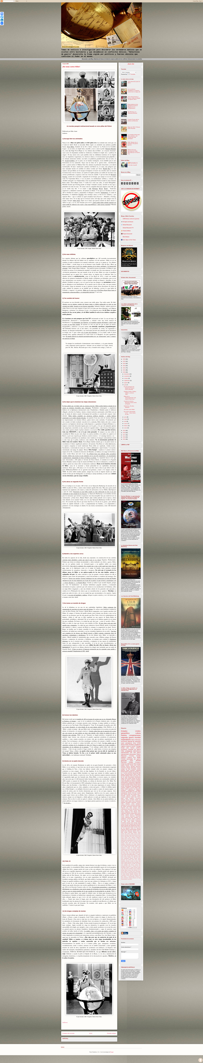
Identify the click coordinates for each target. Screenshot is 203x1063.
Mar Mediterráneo (133, 825)
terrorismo (124, 741)
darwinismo (126, 877)
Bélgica (134, 854)
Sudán (136, 846)
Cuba (129, 821)
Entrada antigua (111, 1033)
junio (125, 417)
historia (124, 735)
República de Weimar (130, 781)
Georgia (132, 813)
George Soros (137, 807)
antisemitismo (124, 782)
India (134, 824)
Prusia (133, 842)
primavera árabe (137, 806)
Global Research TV (128, 227)
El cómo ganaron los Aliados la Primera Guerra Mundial (129, 388)
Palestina (138, 770)
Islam (139, 791)
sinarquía (123, 797)
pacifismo (139, 849)
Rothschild (129, 845)
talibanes (128, 797)
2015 (124, 439)
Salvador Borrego (134, 845)
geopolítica (125, 733)
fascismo (132, 770)
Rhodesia (139, 844)
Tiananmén (136, 873)
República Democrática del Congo (128, 844)
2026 (124, 359)
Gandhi (136, 836)
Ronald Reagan (133, 829)
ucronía (132, 787)
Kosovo (132, 814)
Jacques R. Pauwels (133, 771)
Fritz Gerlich (128, 859)
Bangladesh (138, 851)
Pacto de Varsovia (136, 828)
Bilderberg (127, 812)
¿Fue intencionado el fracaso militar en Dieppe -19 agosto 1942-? (134, 98)
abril (125, 421)
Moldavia (139, 868)
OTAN (139, 743)
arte (127, 748)
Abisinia (125, 850)
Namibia (122, 870)
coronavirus (133, 805)
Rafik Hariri (138, 842)
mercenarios (129, 806)
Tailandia (131, 873)
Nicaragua (123, 841)
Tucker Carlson (125, 816)
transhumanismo (124, 879)
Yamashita (138, 816)
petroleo (127, 785)
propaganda (128, 751)
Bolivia (133, 818)
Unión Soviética (129, 744)
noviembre (127, 376)
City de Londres (130, 820)
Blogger (111, 1052)
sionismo (133, 779)
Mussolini (130, 809)
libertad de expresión (134, 741)
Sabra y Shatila (128, 872)
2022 (124, 367)
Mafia (136, 787)
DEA (122, 794)
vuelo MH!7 (130, 879)
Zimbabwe (123, 849)
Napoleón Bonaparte (126, 802)
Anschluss (123, 851)
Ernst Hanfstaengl (125, 858)
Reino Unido (124, 789)
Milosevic (132, 840)
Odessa (129, 870)
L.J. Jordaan (133, 866)
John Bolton (138, 863)
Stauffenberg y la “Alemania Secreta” (132, 112)
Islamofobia (138, 801)
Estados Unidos (131, 731)
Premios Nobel (128, 842)
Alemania (138, 740)
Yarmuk (125, 876)
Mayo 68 (128, 868)
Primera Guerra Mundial (128, 766)
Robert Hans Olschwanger (135, 871)
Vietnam (126, 810)
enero (125, 427)
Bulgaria (130, 854)
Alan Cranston (131, 850)
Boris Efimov (135, 853)
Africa (135, 763)
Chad (122, 855)
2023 (124, 365)
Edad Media (126, 836)
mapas (122, 765)
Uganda (136, 875)
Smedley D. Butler (137, 872)
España (135, 794)
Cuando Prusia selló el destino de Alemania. (133, 120)
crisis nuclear (128, 778)
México (139, 825)
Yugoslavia (127, 817)
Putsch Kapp (123, 871)
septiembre (127, 380)
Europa (138, 746)
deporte (130, 877)
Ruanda (139, 829)
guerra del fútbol (128, 849)
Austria (135, 833)
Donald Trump (129, 765)
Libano (122, 781)
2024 (124, 363)
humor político (136, 748)
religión (128, 787)
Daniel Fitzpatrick (134, 855)
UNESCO (139, 847)
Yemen (122, 817)
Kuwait (129, 866)
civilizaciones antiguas (134, 790)
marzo (126, 423)
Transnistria (123, 875)
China (127, 770)
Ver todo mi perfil (132, 165)
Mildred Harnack (133, 868)
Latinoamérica (124, 809)
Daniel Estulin (124, 771)
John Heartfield (124, 864)
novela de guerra (125, 779)
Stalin (126, 798)
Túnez (133, 875)
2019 (124, 430)
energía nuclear (133, 810)
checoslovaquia (131, 876)
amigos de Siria (125, 769)
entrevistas (132, 754)
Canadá (139, 793)
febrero (126, 425)
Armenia (129, 818)
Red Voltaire (126, 236)
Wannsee (130, 830)
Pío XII (128, 871)
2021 (124, 370)
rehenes (135, 832)
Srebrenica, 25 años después (129, 406)
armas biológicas (136, 803)
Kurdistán (133, 769)
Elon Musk (138, 857)
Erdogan (138, 779)
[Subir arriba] (200, 1060)
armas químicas (128, 773)
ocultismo (123, 790)
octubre (126, 378)
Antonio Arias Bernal (125, 833)
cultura (138, 733)
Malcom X (128, 867)
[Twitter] (1, 17)
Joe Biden (133, 863)
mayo (125, 419)
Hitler (122, 751)
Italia (135, 797)
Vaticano (128, 795)
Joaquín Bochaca (127, 863)
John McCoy (131, 864)
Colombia (126, 834)
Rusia (122, 744)
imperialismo (126, 740)
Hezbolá (131, 824)
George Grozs (130, 822)
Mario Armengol (127, 840)
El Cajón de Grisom (128, 221)
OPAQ (125, 826)
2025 (124, 361)
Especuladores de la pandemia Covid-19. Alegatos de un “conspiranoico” (133, 106)
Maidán (122, 840)
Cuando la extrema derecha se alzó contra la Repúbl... (130, 402)
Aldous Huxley (138, 850)
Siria (134, 743)
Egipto (132, 821)
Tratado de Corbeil (131, 847)
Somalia (125, 846)
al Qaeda (138, 781)
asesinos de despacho (134, 789)
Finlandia (131, 858)
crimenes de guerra (134, 749)
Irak (135, 765)
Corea (133, 801)
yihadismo (138, 744)
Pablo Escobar (134, 826)
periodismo (128, 743)
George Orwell (137, 822)
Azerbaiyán (133, 851)
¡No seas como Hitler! (129, 409)
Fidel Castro (132, 836)
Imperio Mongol (124, 862)
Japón (122, 778)
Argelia (132, 833)
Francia (139, 765)
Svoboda (127, 873)
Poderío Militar (127, 230)
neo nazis (135, 775)
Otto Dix (127, 841)
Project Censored (127, 233)
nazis (122, 743)
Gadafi (132, 797)
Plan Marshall (134, 870)
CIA (131, 752)
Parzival (139, 841)
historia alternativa (131, 767)
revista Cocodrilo (130, 799)
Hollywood (133, 837)
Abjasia (139, 832)
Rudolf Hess (124, 830)
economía (124, 749)
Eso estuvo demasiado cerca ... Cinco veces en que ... (130, 413)
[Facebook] (1, 13)
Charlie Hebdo (128, 801)
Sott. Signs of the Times (129, 239)
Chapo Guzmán (127, 855)
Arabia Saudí (137, 785)
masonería (134, 849)
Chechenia (123, 820)
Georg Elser (134, 859)
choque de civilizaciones (127, 763)
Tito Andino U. (134, 163)
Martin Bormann (134, 867)
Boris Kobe (127, 854)
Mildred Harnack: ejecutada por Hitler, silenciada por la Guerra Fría (134, 151)
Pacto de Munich (133, 841)
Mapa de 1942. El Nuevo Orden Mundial (134, 127)
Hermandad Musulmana (134, 777)
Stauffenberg (138, 814)
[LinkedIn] (1, 20)
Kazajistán (123, 866)
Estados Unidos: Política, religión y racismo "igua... (130, 393)
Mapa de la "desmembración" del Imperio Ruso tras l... (130, 398)
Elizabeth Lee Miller (132, 857)
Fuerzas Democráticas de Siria (129, 791)
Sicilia (132, 872)
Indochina (129, 862)
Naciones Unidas (127, 762)
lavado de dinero (136, 778)
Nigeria (126, 870)
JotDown (65, 1022)
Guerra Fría (132, 757)
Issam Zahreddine (135, 862)
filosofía (130, 832)
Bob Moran (123, 853)
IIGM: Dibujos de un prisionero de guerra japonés (133, 144)
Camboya (138, 818)
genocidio (124, 760)
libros (133, 740)
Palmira (127, 829)
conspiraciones (135, 735)
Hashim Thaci (127, 837)
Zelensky (128, 803)
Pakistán (123, 829)
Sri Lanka (123, 873)
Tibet (140, 873)
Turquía (139, 767)
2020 (124, 372)
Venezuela (132, 816)
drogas (139, 763)
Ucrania (131, 756)
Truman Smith (129, 875)
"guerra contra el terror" (128, 746)
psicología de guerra (134, 759)
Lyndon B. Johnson (137, 838)
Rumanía (123, 872)
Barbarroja (135, 773)
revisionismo (132, 782)
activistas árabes (136, 795)
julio (125, 384)
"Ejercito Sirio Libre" (126, 807)
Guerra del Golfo (125, 824)
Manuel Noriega (124, 825)
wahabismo (123, 818)
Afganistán (138, 782)
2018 (124, 432)
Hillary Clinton (137, 813)
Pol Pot (139, 870)
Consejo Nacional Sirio (132, 834)
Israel (122, 748)
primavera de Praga (136, 877)
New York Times (137, 840)
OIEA (122, 826)
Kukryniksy (130, 838)
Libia (139, 787)
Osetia (128, 826)
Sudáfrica (132, 798)
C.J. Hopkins (138, 854)
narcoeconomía (129, 774)
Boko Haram (129, 853)
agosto (126, 382)
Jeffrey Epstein (125, 814)
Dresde (125, 857)
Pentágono (138, 762)
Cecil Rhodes (134, 812)
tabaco (122, 850)
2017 (124, 435)
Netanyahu (133, 802)
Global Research (127, 224)
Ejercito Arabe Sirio (128, 794)
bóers (132, 817)
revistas (132, 785)
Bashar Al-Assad (132, 793)
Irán (134, 752)
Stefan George (131, 846)
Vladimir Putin (129, 775)
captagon (136, 817)
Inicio (90, 1033)
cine (140, 817)
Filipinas (128, 813)
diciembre (126, 374)
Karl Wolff (138, 824)
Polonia (122, 842)
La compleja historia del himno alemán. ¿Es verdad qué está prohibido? (134, 136)
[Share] (1, 23)
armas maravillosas (126, 786)
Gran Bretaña (135, 760)
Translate (133, 74)
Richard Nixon (124, 845)
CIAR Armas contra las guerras (131, 218)
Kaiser (126, 838)
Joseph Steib (138, 864)
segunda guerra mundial (131, 737)
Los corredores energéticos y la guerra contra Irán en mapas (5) (134, 90)
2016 (124, 437)
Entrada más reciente (68, 1033)
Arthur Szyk (128, 851)
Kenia (126, 866)
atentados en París (125, 805)
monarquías (124, 793)
